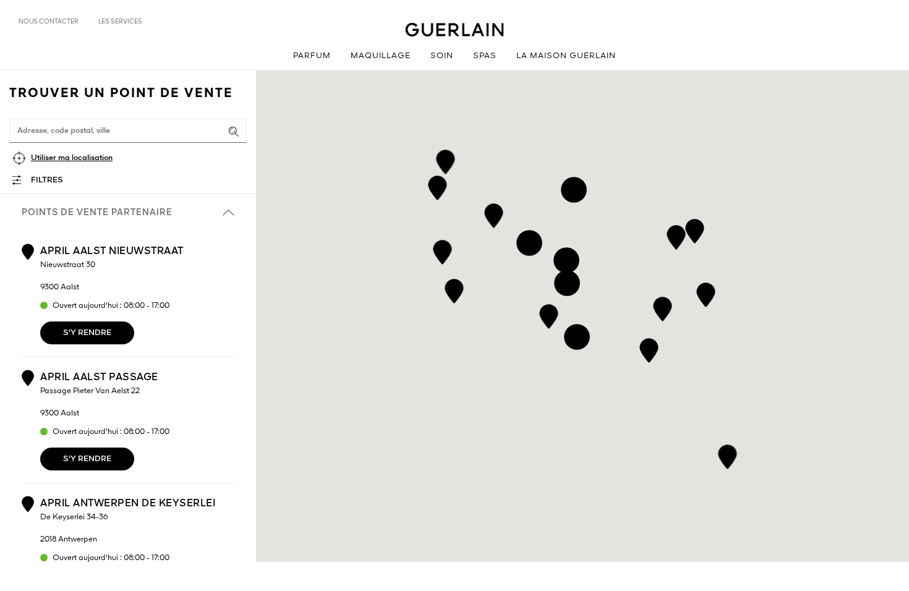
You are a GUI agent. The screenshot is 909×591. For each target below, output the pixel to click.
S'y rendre (87, 333)
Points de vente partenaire (97, 212)
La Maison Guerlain (566, 56)
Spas (485, 56)
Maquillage (381, 56)
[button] (548, 314)
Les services (120, 22)
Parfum (312, 56)
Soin (441, 56)
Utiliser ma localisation (72, 158)
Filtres (47, 180)
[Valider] (233, 131)
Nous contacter (49, 22)
